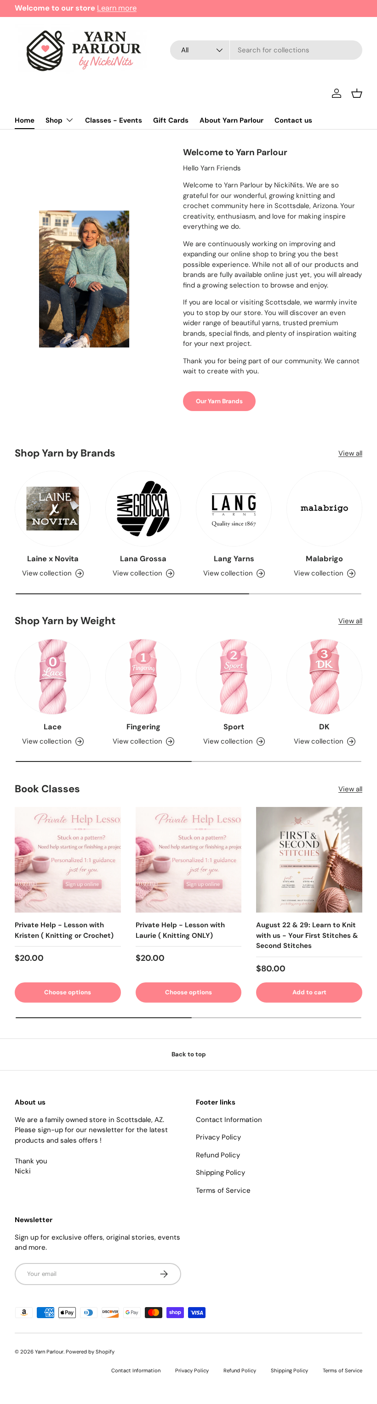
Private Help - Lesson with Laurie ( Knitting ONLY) (180, 930)
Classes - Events (113, 120)
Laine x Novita (53, 559)
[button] (357, 93)
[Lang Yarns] (233, 508)
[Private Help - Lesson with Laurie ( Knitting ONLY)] (189, 860)
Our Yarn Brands (219, 401)
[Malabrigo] (324, 508)
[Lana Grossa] (143, 508)
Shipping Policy (220, 1172)
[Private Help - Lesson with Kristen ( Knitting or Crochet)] (68, 860)
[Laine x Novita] (52, 508)
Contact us (293, 120)
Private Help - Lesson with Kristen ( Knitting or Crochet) (64, 930)
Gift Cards (170, 120)
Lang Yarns (234, 559)
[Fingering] (143, 676)
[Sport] (233, 676)
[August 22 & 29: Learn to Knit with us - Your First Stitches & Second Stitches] (309, 860)
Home (24, 120)
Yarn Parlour (49, 1351)
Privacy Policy (218, 1137)
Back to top (188, 1054)
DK (324, 727)
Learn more (117, 8)
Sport (233, 727)
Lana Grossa (143, 559)
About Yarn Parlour (231, 120)
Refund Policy (218, 1155)
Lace (53, 727)
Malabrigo (324, 559)
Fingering (143, 727)
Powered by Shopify (90, 1351)
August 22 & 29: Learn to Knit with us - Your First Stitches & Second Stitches (307, 935)
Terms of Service (223, 1190)
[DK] (324, 676)
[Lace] (52, 676)
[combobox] (266, 50)
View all (350, 453)
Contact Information (229, 1119)
